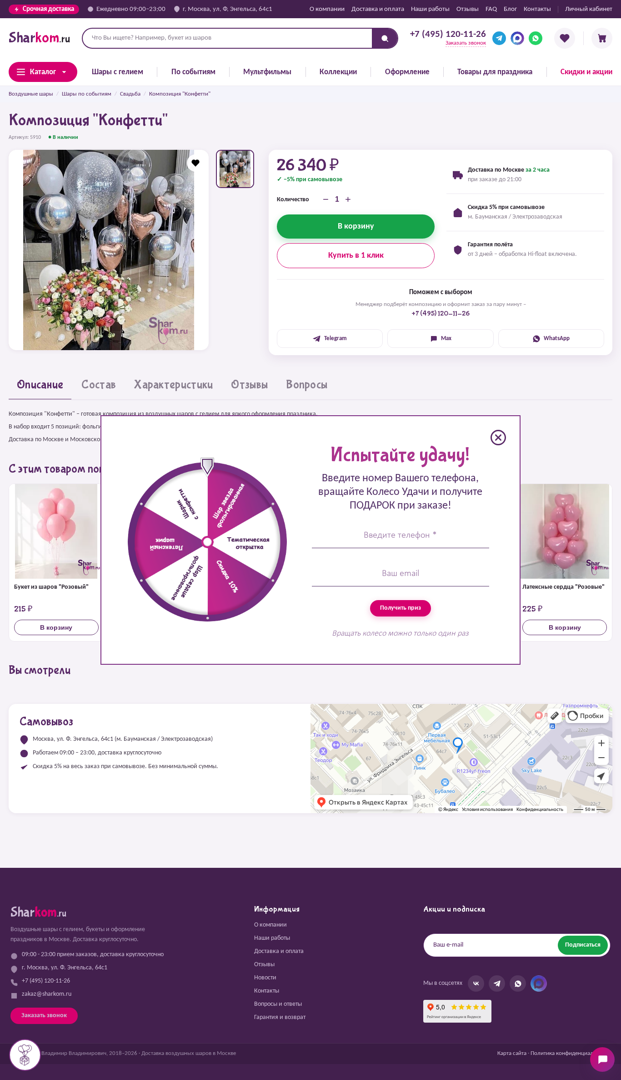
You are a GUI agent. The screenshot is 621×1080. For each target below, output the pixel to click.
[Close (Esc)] (498, 437)
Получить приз (400, 608)
